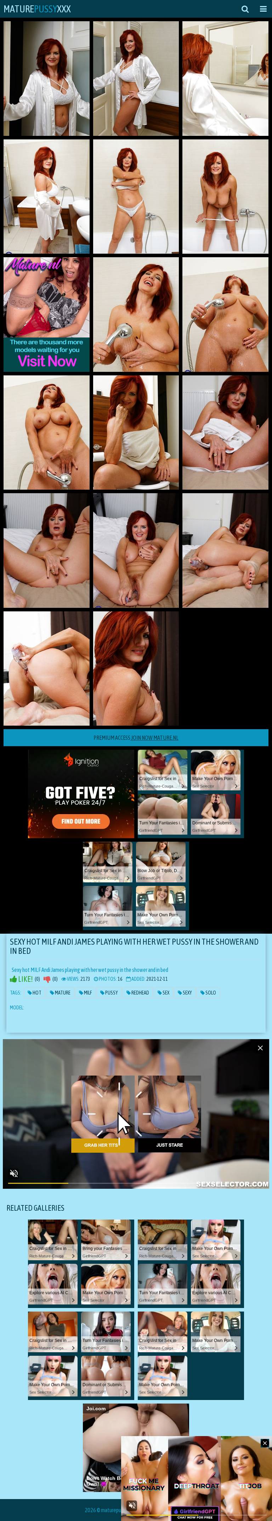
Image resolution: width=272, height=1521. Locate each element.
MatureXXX (37, 9)
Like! (25, 979)
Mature (62, 993)
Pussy (111, 993)
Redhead (140, 993)
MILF (87, 993)
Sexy (187, 993)
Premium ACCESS (136, 737)
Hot (36, 993)
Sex (165, 993)
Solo (210, 993)
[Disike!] (47, 979)
